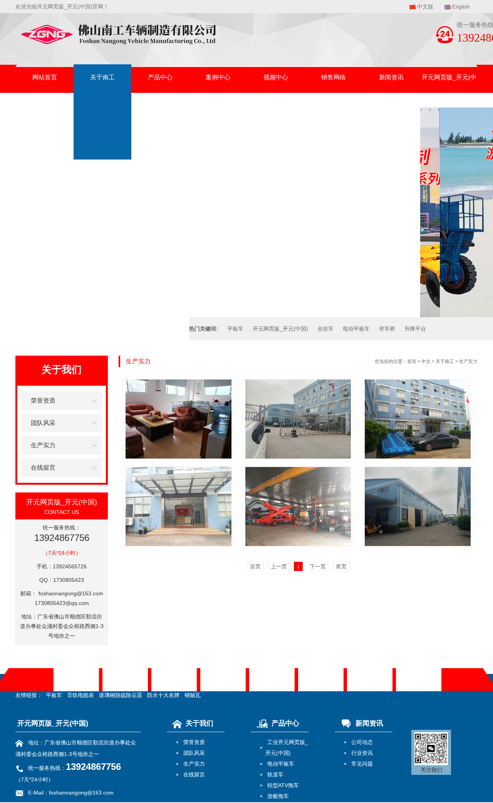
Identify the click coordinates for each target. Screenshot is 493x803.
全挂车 (325, 329)
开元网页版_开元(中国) (449, 82)
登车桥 (387, 329)
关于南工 (102, 77)
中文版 (425, 6)
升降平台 (415, 329)
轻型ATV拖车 (283, 785)
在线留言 (194, 774)
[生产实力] (178, 419)
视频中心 (275, 77)
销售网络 (333, 77)
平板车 (235, 329)
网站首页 (44, 77)
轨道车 (275, 774)
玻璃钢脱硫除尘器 (120, 695)
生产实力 (468, 361)
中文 (426, 361)
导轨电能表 (80, 695)
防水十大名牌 (163, 695)
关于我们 (199, 723)
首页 (411, 361)
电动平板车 (356, 329)
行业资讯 (362, 753)
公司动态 (362, 742)
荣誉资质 (194, 742)
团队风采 (194, 753)
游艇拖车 (278, 796)
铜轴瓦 (192, 695)
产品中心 (160, 77)
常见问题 (362, 764)
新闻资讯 (391, 77)
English (461, 6)
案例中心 (218, 77)
